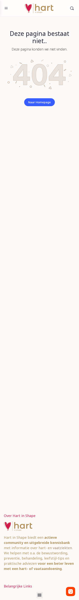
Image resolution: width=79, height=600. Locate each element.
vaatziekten (62, 547)
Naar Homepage (39, 102)
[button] (39, 595)
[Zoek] (72, 8)
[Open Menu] (6, 7)
